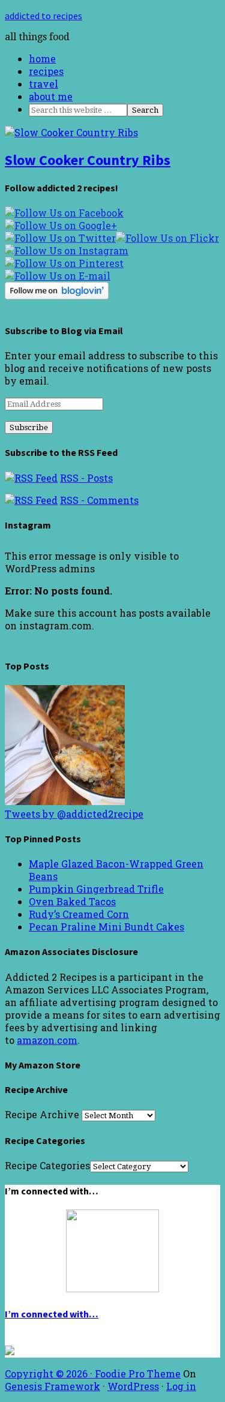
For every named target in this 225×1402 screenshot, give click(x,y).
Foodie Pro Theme (138, 1373)
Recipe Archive (42, 1114)
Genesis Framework (52, 1386)
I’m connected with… (51, 1314)
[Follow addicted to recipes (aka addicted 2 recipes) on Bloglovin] (57, 295)
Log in (181, 1386)
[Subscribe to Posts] (31, 478)
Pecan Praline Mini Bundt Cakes (106, 926)
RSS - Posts (86, 478)
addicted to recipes (43, 16)
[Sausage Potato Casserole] (65, 801)
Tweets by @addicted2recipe (74, 813)
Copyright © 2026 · (50, 1373)
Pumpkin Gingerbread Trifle (96, 888)
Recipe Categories (47, 1165)
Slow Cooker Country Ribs (87, 160)
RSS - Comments (99, 500)
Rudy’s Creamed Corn (79, 914)
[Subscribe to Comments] (31, 500)
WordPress (133, 1386)
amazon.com (47, 1040)
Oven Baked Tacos (72, 901)
